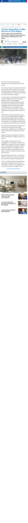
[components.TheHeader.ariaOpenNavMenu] (4, 1)
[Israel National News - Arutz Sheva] (14, 1)
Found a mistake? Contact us (13, 168)
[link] (13, 184)
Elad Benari (6, 40)
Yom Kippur (9, 43)
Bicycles (15, 43)
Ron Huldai (21, 43)
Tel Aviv (3, 43)
